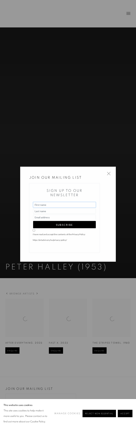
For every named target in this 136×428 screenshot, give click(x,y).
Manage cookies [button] (67, 413)
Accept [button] (125, 414)
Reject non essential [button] (99, 414)
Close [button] (107, 174)
